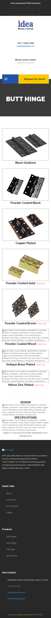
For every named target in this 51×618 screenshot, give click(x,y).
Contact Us (11, 500)
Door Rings (11, 543)
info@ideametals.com (26, 46)
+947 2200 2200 (14, 586)
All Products (11, 556)
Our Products (12, 506)
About (9, 493)
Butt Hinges (11, 537)
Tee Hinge (10, 549)
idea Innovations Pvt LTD (28, 615)
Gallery (9, 512)
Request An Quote (34, 79)
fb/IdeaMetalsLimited (16, 599)
